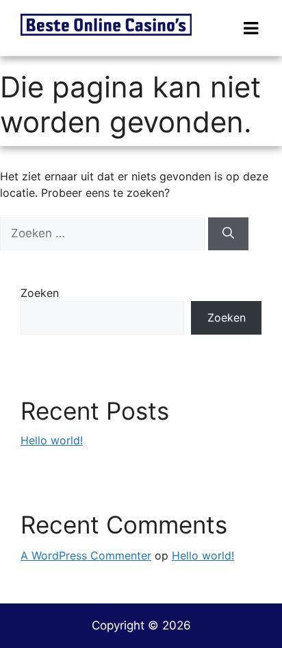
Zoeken (40, 293)
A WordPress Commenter (86, 555)
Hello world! (52, 440)
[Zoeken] (228, 233)
